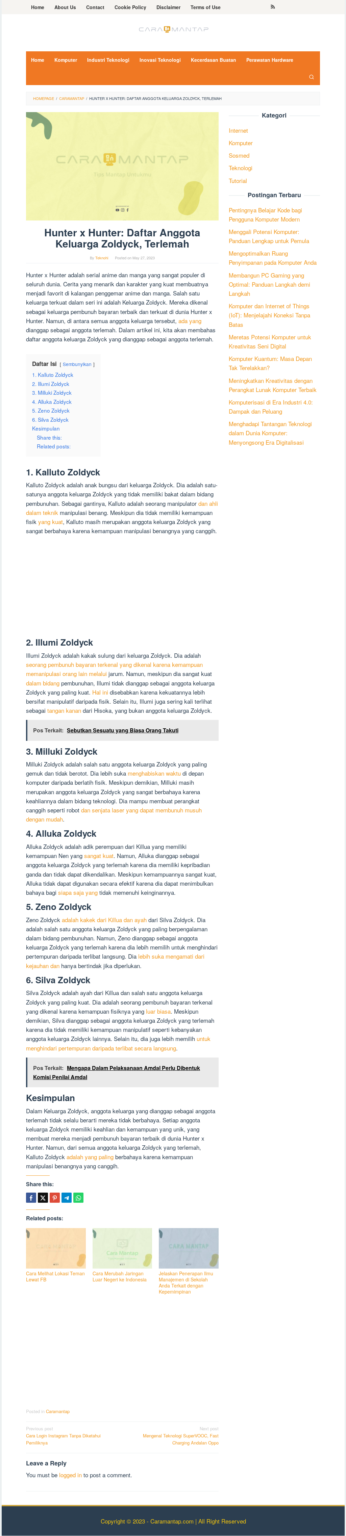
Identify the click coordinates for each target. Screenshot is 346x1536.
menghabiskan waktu (154, 773)
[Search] (311, 76)
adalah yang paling (90, 1156)
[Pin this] (55, 1198)
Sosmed (239, 155)
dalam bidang (42, 683)
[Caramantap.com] (173, 28)
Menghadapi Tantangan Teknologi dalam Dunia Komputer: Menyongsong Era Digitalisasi (270, 432)
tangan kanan (64, 710)
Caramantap (58, 1411)
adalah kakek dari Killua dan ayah (104, 919)
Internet (238, 130)
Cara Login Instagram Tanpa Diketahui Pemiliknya (63, 1435)
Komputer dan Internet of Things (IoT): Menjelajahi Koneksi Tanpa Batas (269, 315)
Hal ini (100, 692)
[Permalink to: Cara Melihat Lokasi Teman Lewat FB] (56, 1248)
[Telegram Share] (66, 1198)
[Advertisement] (122, 587)
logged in (70, 1474)
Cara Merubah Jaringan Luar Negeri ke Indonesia (120, 1276)
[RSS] (273, 7)
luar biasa (158, 1011)
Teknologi (240, 167)
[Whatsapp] (78, 1198)
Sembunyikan (77, 364)
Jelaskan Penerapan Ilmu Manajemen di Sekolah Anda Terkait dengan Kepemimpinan (186, 1282)
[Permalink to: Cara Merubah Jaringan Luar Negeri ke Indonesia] (122, 1248)
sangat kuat (99, 855)
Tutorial (238, 180)
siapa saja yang (78, 892)
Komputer (241, 142)
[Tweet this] (43, 1198)
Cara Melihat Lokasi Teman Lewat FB (55, 1276)
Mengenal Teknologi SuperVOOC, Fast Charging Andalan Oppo (181, 1435)
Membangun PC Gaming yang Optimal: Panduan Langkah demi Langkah (269, 284)
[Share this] (31, 1198)
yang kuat (50, 521)
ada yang (189, 320)
